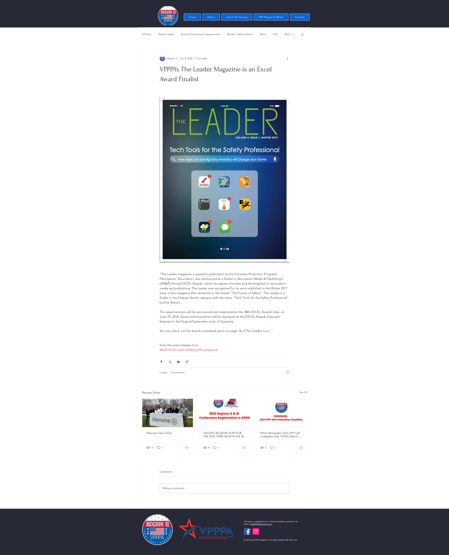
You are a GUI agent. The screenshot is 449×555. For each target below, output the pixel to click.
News (263, 34)
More (287, 34)
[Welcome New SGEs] (167, 413)
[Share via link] (187, 361)
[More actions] (287, 58)
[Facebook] (247, 531)
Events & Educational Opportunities (200, 34)
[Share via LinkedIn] (178, 361)
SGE (275, 34)
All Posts (146, 34)
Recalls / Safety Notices (240, 34)
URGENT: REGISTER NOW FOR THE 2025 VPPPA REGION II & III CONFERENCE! (223, 434)
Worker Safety (166, 34)
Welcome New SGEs (159, 433)
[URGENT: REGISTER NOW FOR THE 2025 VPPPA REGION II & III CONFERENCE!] (224, 413)
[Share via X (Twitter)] (170, 361)
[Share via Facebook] (161, 361)
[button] (302, 34)
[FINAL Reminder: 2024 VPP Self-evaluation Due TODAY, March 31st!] (281, 413)
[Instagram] (255, 531)
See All (303, 392)
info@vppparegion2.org (261, 524)
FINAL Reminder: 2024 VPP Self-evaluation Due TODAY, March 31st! (280, 434)
